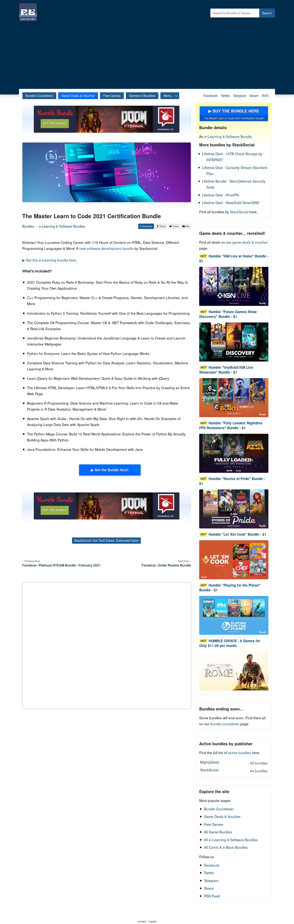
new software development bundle (106, 248)
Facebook (210, 95)
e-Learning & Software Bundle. (228, 136)
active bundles (239, 752)
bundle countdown (224, 723)
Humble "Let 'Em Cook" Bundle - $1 (237, 534)
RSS (265, 95)
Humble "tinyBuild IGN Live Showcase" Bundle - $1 (226, 370)
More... (168, 95)
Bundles (28, 226)
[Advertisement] (147, 54)
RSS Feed (212, 895)
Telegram (239, 95)
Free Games (112, 95)
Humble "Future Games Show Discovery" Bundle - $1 (228, 314)
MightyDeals (233, 762)
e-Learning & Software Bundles (62, 226)
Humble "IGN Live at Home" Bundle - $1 (233, 258)
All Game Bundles (218, 831)
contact (142, 921)
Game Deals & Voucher (78, 95)
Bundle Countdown (39, 95)
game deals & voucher (250, 242)
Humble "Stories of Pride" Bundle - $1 (232, 481)
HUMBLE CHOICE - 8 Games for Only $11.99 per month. (229, 643)
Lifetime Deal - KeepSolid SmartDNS (230, 202)
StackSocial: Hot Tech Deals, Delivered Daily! (106, 540)
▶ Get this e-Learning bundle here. (49, 259)
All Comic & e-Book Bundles (226, 847)
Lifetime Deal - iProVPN (220, 194)
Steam (254, 95)
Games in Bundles (142, 95)
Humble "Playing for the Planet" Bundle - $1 (230, 587)
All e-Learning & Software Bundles (231, 839)
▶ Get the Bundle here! (110, 469)
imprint (152, 921)
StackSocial (239, 211)
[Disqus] (106, 645)
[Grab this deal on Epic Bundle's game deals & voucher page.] (233, 286)
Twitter (225, 95)
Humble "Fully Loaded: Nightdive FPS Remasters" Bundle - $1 (230, 425)
